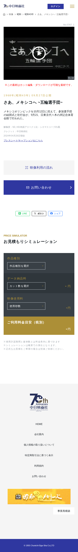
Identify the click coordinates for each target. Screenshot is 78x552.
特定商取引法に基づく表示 (39, 455)
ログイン (55, 6)
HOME (39, 424)
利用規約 (39, 465)
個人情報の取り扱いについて (39, 444)
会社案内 (39, 434)
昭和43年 (29, 14)
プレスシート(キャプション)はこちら (23, 140)
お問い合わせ (39, 476)
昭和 (19, 14)
